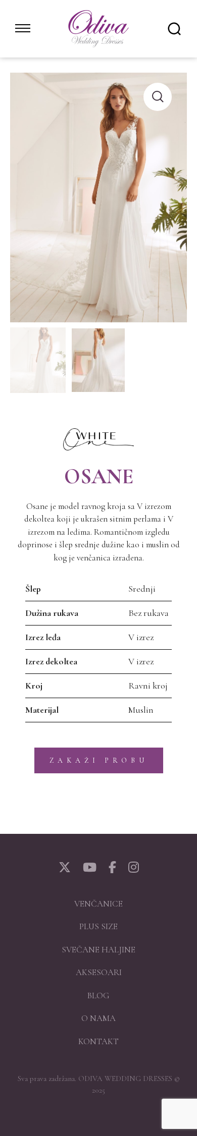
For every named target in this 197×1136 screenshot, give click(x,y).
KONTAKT (98, 1041)
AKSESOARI (99, 972)
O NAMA (98, 1018)
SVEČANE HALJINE (98, 949)
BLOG (98, 995)
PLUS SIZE (98, 926)
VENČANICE (98, 903)
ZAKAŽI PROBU (99, 760)
